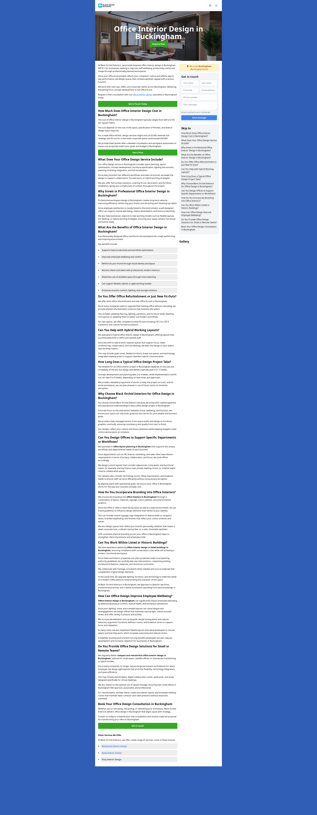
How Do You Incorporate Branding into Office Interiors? (197, 199)
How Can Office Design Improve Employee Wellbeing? (196, 214)
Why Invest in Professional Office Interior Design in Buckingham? (196, 149)
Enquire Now (158, 44)
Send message (199, 117)
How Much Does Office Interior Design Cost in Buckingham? (196, 134)
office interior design (142, 94)
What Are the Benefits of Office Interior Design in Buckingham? (196, 156)
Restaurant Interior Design (114, 746)
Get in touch (138, 725)
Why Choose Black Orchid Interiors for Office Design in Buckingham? (197, 185)
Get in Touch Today (137, 104)
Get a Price (137, 152)
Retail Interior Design (112, 752)
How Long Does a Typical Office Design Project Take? (196, 178)
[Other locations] (210, 5)
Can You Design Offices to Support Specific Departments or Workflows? (198, 192)
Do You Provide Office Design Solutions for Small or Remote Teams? (199, 221)
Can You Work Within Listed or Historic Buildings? (195, 206)
